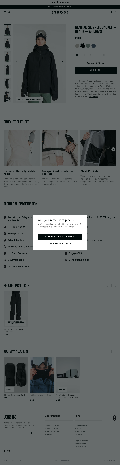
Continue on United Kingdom (60, 244)
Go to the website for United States (60, 237)
